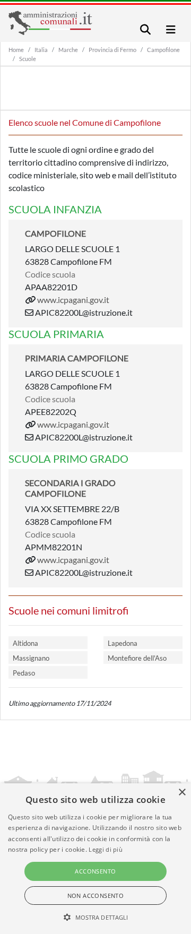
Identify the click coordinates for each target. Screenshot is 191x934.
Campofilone (163, 49)
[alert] (95, 858)
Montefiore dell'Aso (137, 658)
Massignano (31, 658)
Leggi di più (106, 849)
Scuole (27, 58)
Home (16, 49)
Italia (41, 49)
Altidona (25, 643)
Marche (68, 49)
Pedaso (24, 673)
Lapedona (122, 643)
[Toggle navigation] (145, 29)
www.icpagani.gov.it (73, 300)
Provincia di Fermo (112, 49)
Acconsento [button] (95, 871)
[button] (95, 917)
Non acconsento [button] (95, 896)
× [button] (182, 793)
